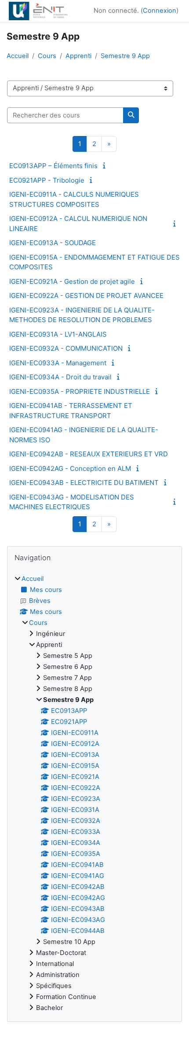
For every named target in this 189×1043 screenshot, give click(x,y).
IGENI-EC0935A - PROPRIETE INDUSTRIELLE (79, 391)
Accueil (18, 56)
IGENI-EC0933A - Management (57, 363)
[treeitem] (94, 793)
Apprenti (78, 56)
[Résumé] (105, 165)
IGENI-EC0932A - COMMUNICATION (66, 348)
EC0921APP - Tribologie (46, 180)
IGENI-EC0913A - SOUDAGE (52, 243)
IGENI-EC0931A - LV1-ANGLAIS (58, 334)
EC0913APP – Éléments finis (53, 166)
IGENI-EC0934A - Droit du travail (60, 377)
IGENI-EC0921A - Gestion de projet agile (72, 281)
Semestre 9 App (125, 56)
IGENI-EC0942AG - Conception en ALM (70, 468)
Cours (47, 56)
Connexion (159, 11)
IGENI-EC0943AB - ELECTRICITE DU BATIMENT (84, 482)
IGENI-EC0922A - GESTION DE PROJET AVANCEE (86, 295)
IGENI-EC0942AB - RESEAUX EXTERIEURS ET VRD (88, 454)
